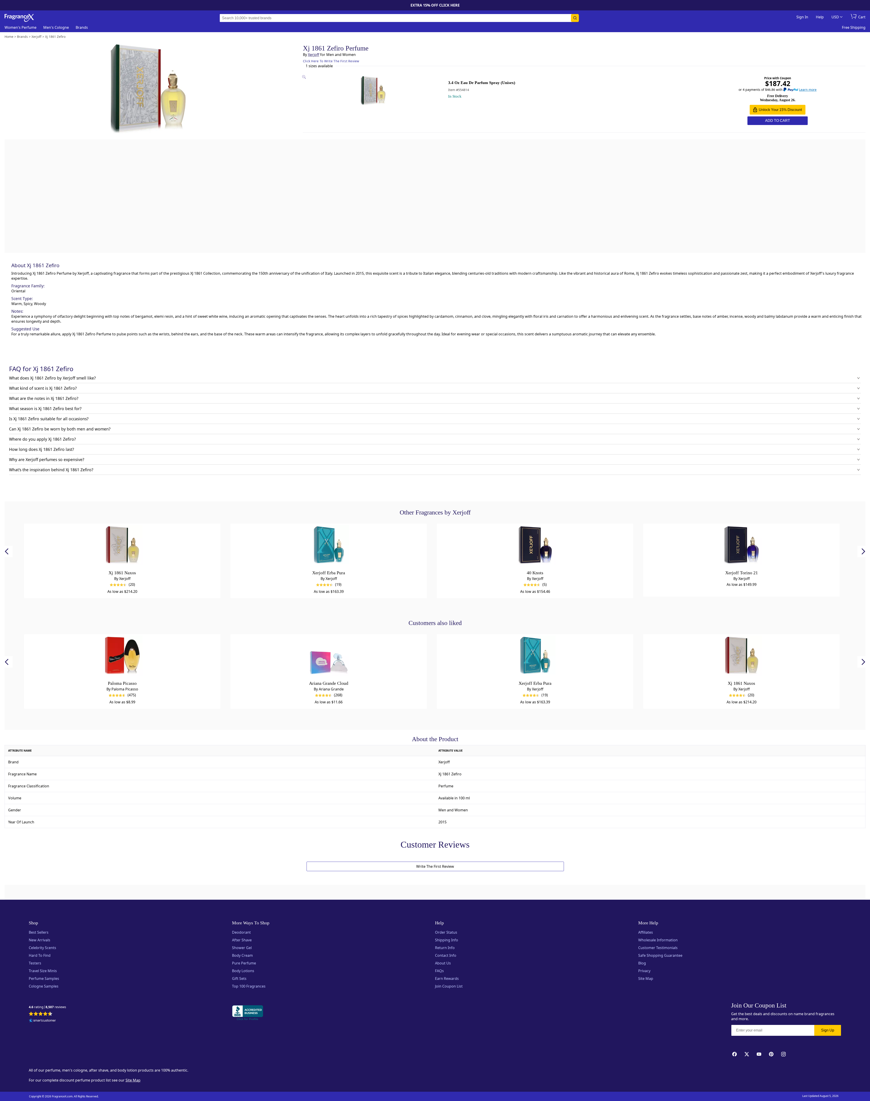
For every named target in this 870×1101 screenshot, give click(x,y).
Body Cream (242, 955)
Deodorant (241, 932)
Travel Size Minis (43, 970)
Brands (82, 27)
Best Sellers (38, 932)
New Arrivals (39, 940)
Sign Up (827, 1030)
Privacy (644, 970)
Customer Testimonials (658, 947)
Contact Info (445, 955)
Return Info (445, 947)
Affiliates (645, 932)
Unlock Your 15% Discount (780, 110)
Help (820, 16)
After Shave (242, 940)
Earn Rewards (447, 978)
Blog (642, 963)
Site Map (645, 978)
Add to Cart (777, 121)
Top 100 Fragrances (249, 986)
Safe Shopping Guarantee (660, 955)
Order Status (446, 932)
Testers (35, 963)
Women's (20, 27)
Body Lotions (243, 970)
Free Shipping (853, 27)
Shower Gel (242, 947)
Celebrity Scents (42, 947)
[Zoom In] (552, 419)
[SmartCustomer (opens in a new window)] (42, 1021)
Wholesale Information (658, 940)
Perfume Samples (44, 978)
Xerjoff (313, 54)
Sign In (802, 16)
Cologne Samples (43, 986)
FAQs (439, 970)
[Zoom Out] (552, 432)
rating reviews (47, 1007)
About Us (443, 963)
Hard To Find (40, 955)
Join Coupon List (449, 986)
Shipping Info (446, 940)
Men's (56, 27)
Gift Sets (239, 978)
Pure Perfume (244, 963)
